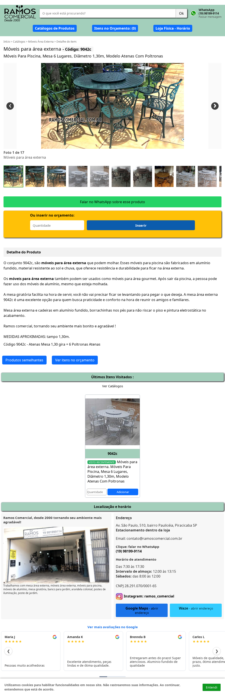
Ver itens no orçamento (74, 360)
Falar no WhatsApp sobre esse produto (112, 201)
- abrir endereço (141, 610)
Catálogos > (20, 41)
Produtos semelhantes (24, 360)
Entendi (211, 687)
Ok (181, 13)
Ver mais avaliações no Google (112, 627)
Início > (8, 41)
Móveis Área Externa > (42, 41)
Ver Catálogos (112, 386)
